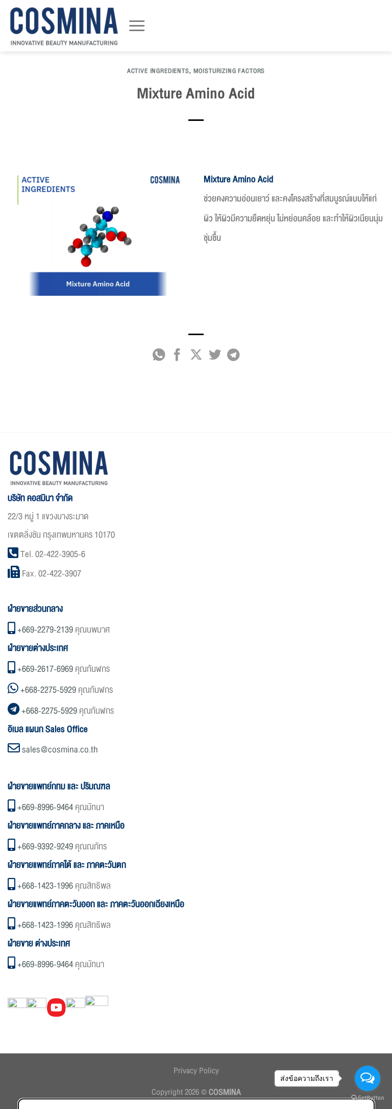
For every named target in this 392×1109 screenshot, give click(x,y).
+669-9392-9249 (45, 846)
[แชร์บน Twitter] (214, 357)
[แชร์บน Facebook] (177, 357)
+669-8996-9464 (45, 807)
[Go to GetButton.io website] (367, 1098)
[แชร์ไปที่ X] (196, 357)
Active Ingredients (158, 71)
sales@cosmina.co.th (60, 749)
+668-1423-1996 (45, 885)
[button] (137, 26)
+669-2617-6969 (45, 669)
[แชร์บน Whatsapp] (158, 357)
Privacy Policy (196, 1070)
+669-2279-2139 (45, 629)
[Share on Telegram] (233, 357)
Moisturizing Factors (229, 71)
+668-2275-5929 (48, 690)
